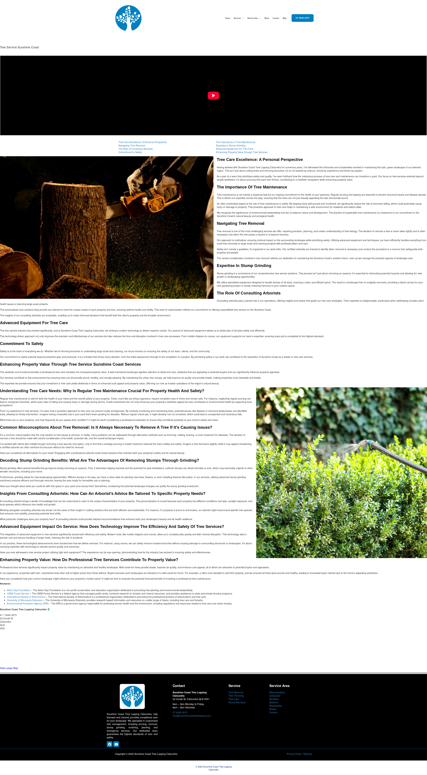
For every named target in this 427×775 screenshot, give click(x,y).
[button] (242, 18)
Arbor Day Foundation (18, 590)
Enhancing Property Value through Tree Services (241, 152)
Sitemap (307, 753)
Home (227, 18)
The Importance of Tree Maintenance (235, 142)
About (266, 18)
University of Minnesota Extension (25, 600)
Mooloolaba (275, 705)
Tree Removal (236, 692)
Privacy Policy (294, 753)
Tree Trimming (236, 695)
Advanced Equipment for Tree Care (234, 148)
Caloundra (274, 695)
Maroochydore (277, 692)
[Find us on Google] (48, 609)
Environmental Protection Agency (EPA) (28, 603)
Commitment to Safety (130, 152)
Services (237, 18)
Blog (284, 18)
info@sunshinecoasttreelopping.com (192, 715)
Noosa (272, 709)
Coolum (273, 712)
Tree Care (234, 699)
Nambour (274, 699)
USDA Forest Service (18, 593)
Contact (276, 18)
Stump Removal (237, 702)
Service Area (252, 18)
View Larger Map (9, 668)
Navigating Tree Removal (131, 145)
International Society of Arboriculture (26, 596)
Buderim (273, 702)
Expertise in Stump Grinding (231, 145)
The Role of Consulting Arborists (135, 148)
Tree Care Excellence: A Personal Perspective (142, 142)
